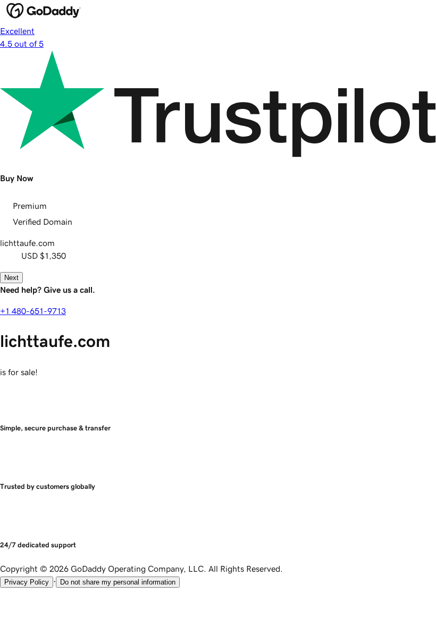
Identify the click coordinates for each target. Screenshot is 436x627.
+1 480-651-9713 (33, 311)
